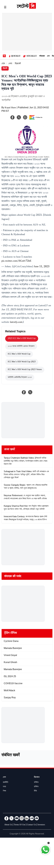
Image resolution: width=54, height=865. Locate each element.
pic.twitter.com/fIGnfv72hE (16, 261)
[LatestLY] (26, 8)
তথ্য (4, 786)
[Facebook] (12, 117)
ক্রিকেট (18, 64)
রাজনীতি (5, 782)
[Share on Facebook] (24, 392)
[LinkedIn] (26, 818)
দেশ (48, 56)
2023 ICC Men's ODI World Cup (22, 338)
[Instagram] (21, 818)
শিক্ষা (4, 791)
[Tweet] (30, 392)
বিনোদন (36, 777)
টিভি (35, 791)
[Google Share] (36, 119)
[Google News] (32, 818)
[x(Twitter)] (19, 117)
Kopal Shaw (10, 108)
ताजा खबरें (9, 449)
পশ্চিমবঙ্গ (42, 56)
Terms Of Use (19, 825)
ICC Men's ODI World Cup (19, 354)
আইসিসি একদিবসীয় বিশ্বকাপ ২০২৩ (20, 377)
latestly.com (16, 322)
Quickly (15, 56)
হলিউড (36, 786)
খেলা (10, 64)
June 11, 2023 (41, 267)
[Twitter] (11, 818)
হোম (3, 64)
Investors (41, 825)
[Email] (37, 818)
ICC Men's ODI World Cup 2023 (22, 362)
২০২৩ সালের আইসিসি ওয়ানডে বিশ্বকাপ (21, 346)
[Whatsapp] (25, 117)
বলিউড (36, 782)
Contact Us (31, 825)
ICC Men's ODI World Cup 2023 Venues (25, 369)
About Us (8, 825)
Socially (31, 56)
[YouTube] (16, 818)
